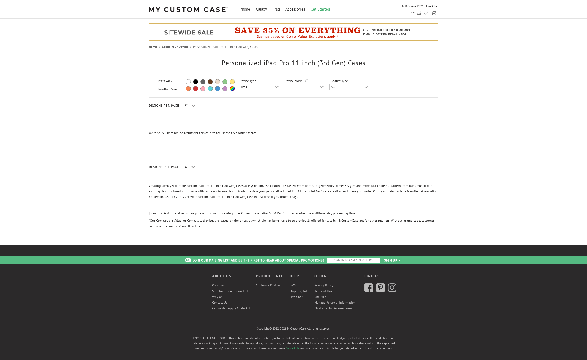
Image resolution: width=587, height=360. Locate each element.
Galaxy (261, 9)
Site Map (320, 297)
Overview (218, 285)
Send (391, 260)
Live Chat (432, 6)
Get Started (320, 9)
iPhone (244, 9)
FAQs (293, 285)
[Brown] (210, 81)
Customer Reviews (268, 285)
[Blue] (217, 88)
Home (153, 47)
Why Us (217, 297)
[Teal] (210, 88)
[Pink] (202, 88)
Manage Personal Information (335, 302)
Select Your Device (175, 47)
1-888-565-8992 (412, 6)
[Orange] (188, 88)
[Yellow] (232, 81)
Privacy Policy (323, 285)
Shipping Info (299, 291)
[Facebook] (368, 291)
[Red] (195, 88)
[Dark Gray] (202, 81)
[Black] (195, 81)
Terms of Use (323, 291)
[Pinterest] (380, 291)
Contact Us (219, 302)
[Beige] (217, 81)
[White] (188, 81)
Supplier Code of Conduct (230, 291)
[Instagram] (392, 291)
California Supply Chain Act (231, 308)
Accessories (295, 9)
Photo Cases (165, 80)
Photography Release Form (333, 308)
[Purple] (224, 88)
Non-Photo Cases (167, 89)
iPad (276, 9)
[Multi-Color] (232, 88)
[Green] (224, 81)
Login (412, 12)
